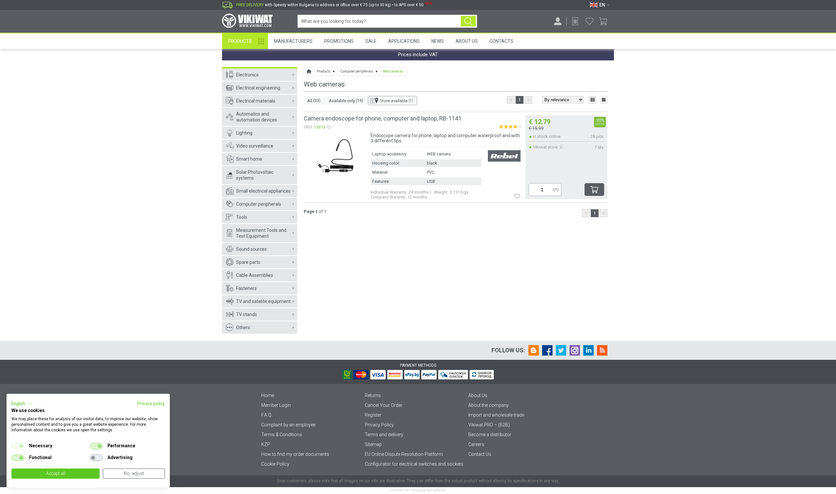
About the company (488, 405)
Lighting (244, 132)
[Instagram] (575, 350)
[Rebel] (504, 156)
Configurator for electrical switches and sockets (414, 464)
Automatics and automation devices (256, 116)
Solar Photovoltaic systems (255, 175)
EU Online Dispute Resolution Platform (404, 454)
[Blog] (533, 350)
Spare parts (248, 262)
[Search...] (468, 21)
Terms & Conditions (281, 434)
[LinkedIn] (588, 350)
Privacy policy (151, 403)
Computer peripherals (258, 204)
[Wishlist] (589, 21)
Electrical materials (255, 101)
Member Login (276, 405)
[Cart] (605, 21)
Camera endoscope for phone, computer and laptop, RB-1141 (382, 118)
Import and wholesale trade (496, 415)
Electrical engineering (258, 87)
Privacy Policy (379, 424)
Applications (404, 41)
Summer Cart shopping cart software (418, 490)
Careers (476, 444)
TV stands (246, 314)
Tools (241, 217)
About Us (467, 41)
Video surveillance (254, 146)
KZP (265, 444)
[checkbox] (17, 446)
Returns (373, 395)
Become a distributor (489, 434)
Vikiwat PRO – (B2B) (489, 424)
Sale (371, 41)
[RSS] (602, 350)
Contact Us (479, 454)
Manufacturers (293, 41)
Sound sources (251, 249)
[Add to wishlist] (517, 196)
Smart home (249, 159)
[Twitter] (561, 350)
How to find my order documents (295, 454)
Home (267, 395)
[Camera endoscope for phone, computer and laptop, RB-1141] (337, 157)
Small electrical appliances (263, 191)
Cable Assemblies (254, 275)
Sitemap (373, 444)
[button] (21, 404)
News (437, 41)
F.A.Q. (266, 415)
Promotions (339, 41)
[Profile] (558, 21)
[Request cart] (575, 21)
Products (240, 41)
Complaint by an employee (288, 424)
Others (243, 327)
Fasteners (246, 288)
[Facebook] (547, 350)
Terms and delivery (384, 434)
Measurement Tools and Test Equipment (261, 233)
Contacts (501, 41)
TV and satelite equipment (263, 301)
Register (373, 415)
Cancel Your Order (383, 405)
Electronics (247, 74)
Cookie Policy (275, 464)
